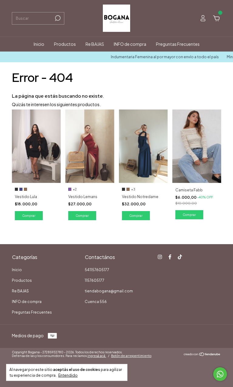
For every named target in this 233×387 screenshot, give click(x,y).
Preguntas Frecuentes (178, 44)
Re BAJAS (95, 44)
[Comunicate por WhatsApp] (220, 374)
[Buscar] (57, 18)
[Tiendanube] (202, 354)
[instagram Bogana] (159, 256)
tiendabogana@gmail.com (109, 291)
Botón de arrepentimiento (131, 356)
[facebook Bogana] (169, 256)
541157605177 (97, 270)
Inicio (39, 44)
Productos (65, 44)
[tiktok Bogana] (179, 256)
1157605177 (94, 280)
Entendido (68, 375)
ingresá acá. (96, 356)
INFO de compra (130, 44)
